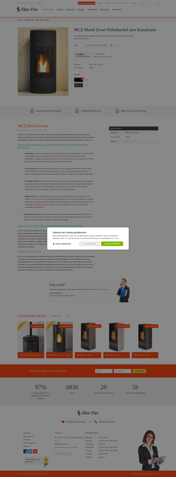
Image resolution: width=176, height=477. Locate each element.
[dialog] (88, 238)
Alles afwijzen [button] (89, 244)
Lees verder (115, 238)
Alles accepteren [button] (112, 244)
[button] (62, 244)
